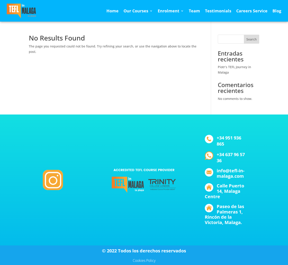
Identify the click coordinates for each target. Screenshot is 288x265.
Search (251, 39)
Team (194, 10)
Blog (276, 10)
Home (112, 10)
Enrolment (168, 10)
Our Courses (136, 10)
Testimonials (218, 10)
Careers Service (252, 10)
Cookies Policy (144, 260)
